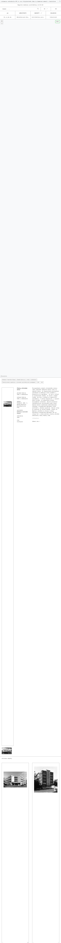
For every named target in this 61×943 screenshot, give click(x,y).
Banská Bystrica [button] (21, 379)
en (56, 8)
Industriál (53, 17)
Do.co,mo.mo (7, 17)
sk (44, 8)
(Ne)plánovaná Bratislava (23, 17)
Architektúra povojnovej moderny (39, 17)
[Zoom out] (2, 23)
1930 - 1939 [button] (40, 382)
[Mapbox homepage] (3, 376)
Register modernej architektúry (30, 5)
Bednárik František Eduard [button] (8, 379)
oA (7, 13)
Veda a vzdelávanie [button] (31, 379)
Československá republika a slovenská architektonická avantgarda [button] (18, 382)
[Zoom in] (2, 21)
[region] (30, 198)
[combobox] (19, 9)
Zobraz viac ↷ (36, 421)
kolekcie (53, 13)
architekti (22, 13)
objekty (36, 13)
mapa (57, 21)
